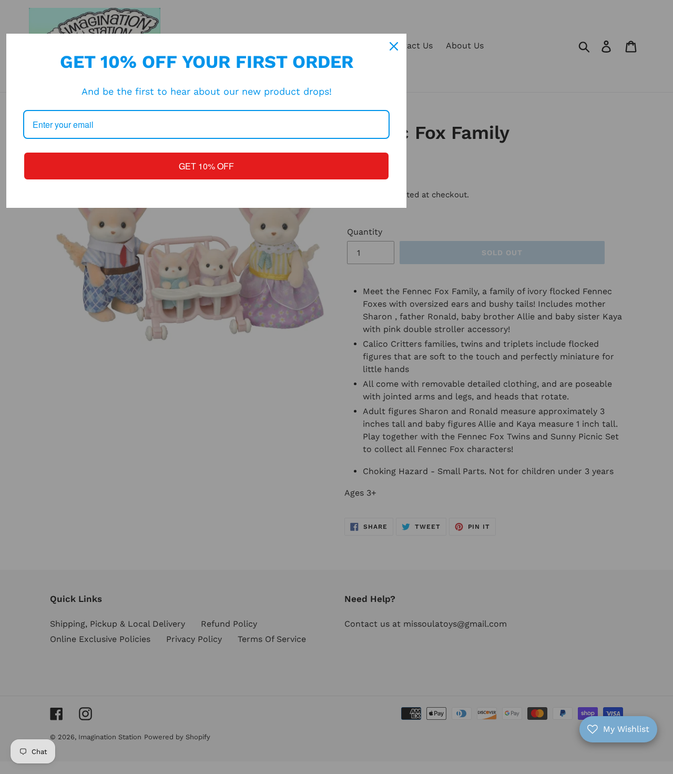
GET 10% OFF (206, 166)
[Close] (393, 46)
